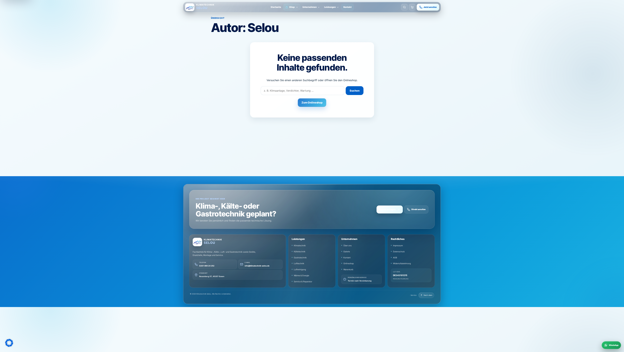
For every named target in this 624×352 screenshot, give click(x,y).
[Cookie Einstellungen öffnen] (9, 343)
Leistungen (330, 7)
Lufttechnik (299, 263)
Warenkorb (348, 269)
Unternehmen (309, 7)
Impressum (398, 245)
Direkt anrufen (418, 209)
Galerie (346, 251)
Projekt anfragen (387, 209)
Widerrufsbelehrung (402, 263)
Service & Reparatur (303, 281)
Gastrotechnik (300, 257)
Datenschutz (399, 251)
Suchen (355, 90)
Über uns (347, 245)
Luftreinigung (300, 269)
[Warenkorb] (412, 7)
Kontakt (347, 7)
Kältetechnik (299, 251)
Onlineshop (348, 263)
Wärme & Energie (301, 275)
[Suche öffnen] (404, 7)
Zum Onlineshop (312, 102)
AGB (395, 257)
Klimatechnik (300, 245)
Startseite (276, 7)
